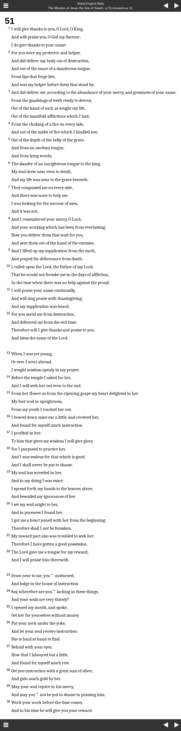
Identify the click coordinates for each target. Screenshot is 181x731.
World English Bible (90, 3)
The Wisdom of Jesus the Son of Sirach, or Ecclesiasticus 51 (90, 8)
